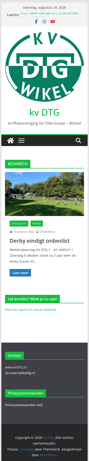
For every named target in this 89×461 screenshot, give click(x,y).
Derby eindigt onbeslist (40, 240)
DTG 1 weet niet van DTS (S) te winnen (49, 14)
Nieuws (36, 223)
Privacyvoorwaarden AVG (24, 405)
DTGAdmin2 (47, 232)
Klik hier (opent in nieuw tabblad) (30, 309)
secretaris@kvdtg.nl (20, 373)
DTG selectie (18, 223)
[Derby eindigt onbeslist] (44, 194)
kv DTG (44, 112)
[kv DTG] (10, 140)
